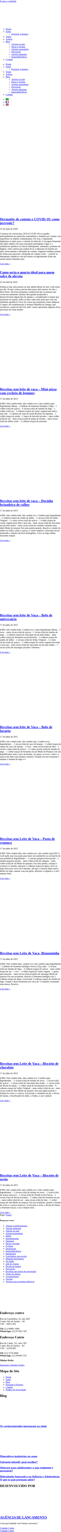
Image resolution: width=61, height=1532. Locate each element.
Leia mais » (5, 264)
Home (8, 29)
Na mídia (10, 1261)
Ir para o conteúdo (8, 1)
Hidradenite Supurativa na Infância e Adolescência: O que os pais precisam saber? (30, 1478)
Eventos (9, 1246)
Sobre (8, 31)
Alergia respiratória (20, 49)
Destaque (10, 1241)
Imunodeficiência (19, 57)
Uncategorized (12, 1276)
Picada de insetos (13, 1266)
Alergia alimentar (19, 54)
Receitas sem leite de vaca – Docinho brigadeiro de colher (26, 502)
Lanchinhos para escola (16, 1256)
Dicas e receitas (18, 47)
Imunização (11, 1248)
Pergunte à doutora (19, 34)
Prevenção (16, 52)
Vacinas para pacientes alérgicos (20, 1281)
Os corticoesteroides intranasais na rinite (23, 1426)
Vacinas (9, 1279)
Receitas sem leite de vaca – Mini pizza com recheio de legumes (28, 391)
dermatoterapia (12, 1238)
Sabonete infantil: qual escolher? (19, 1462)
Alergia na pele (18, 44)
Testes (8, 36)
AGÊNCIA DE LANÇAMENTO (23, 1517)
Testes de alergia (13, 1274)
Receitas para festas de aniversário (21, 1271)
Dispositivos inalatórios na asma (18, 1456)
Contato (9, 59)
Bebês (8, 1236)
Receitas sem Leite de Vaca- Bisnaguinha (29, 953)
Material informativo (15, 1259)
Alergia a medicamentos (16, 1226)
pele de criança (12, 1264)
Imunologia (11, 1254)
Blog (8, 42)
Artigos (9, 39)
